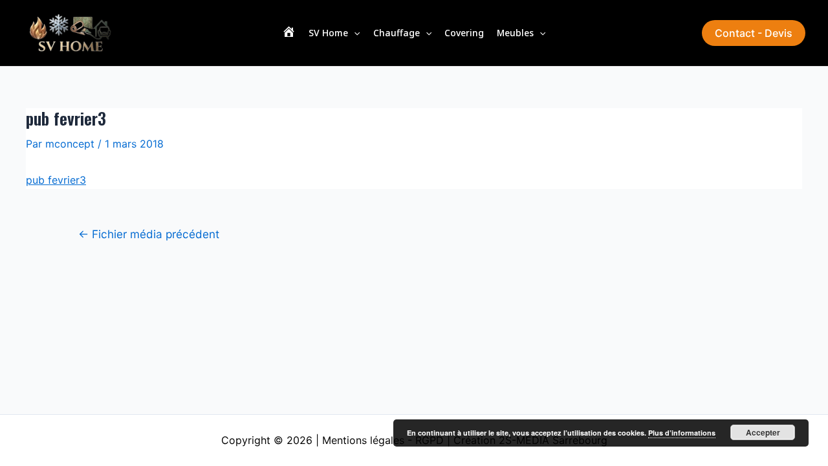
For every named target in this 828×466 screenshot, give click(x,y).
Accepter (763, 432)
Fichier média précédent (148, 233)
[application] (354, 33)
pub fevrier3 (56, 179)
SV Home (328, 33)
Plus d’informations (681, 433)
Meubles (515, 33)
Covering (464, 33)
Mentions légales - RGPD (383, 440)
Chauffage (396, 33)
